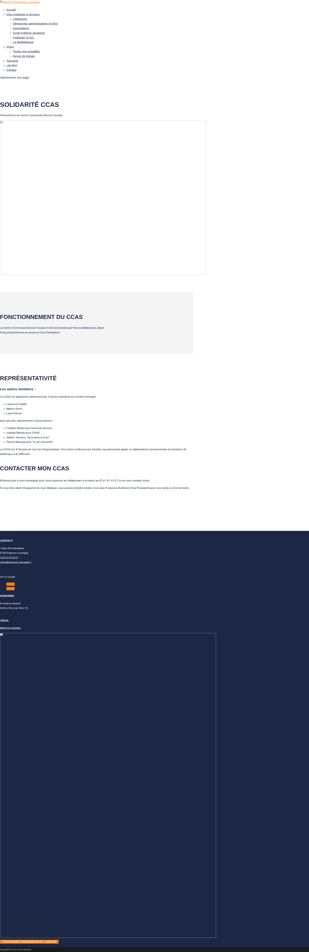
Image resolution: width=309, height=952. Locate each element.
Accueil (11, 9)
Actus (10, 46)
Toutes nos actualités (26, 51)
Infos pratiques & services (23, 14)
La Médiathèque (23, 42)
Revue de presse (24, 56)
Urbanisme (20, 19)
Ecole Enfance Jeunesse (29, 33)
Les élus (11, 65)
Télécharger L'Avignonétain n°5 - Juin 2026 (29, 941)
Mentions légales (10, 628)
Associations (21, 28)
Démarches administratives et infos (35, 23)
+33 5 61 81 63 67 (9, 557)
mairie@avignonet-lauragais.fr (15, 562)
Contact (11, 70)
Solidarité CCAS (23, 37)
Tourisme (12, 60)
